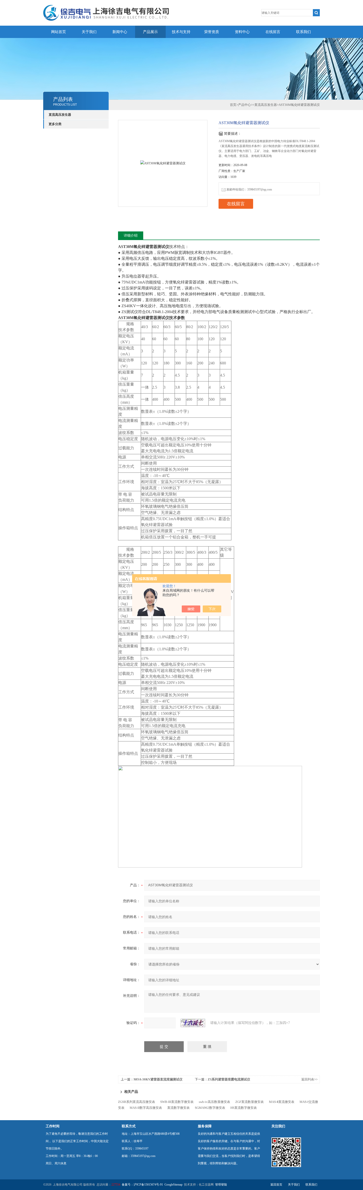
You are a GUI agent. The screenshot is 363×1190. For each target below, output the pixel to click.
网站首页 (58, 32)
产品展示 (150, 32)
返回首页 (276, 1184)
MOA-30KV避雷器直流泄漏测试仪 (158, 1079)
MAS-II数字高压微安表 (146, 1108)
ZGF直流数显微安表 (249, 1102)
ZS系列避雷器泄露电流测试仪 (229, 1079)
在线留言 (272, 32)
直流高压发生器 (60, 114)
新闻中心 (119, 32)
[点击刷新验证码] (193, 1023)
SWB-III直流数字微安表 (177, 1102)
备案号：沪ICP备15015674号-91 (142, 1184)
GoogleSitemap (173, 1184)
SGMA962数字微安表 (210, 1108)
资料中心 (242, 32)
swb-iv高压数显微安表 (214, 1102)
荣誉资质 (211, 32)
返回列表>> (309, 1079)
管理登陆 (221, 1184)
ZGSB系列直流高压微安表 (136, 1102)
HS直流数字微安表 (243, 1108)
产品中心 (244, 105)
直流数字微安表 (178, 1108)
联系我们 (303, 32)
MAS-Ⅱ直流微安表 (281, 1102)
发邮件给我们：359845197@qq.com (249, 189)
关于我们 (89, 32)
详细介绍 (131, 235)
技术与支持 (181, 32)
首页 (233, 105)
